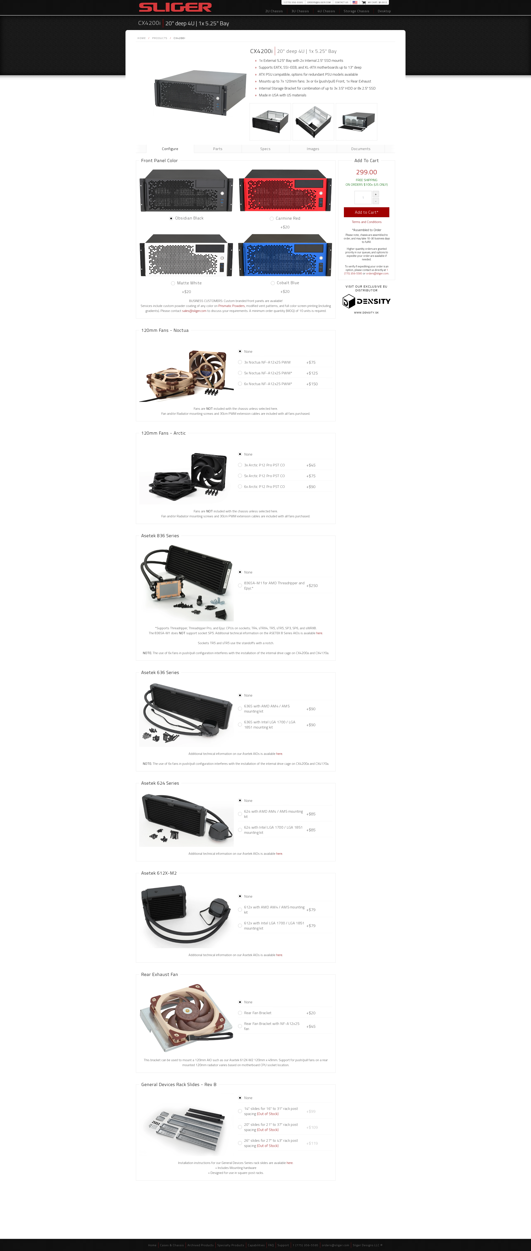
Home (142, 38)
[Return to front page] (175, 8)
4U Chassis (326, 10)
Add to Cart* (367, 212)
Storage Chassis (356, 10)
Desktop (384, 10)
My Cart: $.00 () (377, 2)
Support (283, 1245)
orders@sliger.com (319, 2)
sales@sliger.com (194, 310)
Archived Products (201, 1245)
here (319, 632)
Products (159, 38)
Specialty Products (230, 1245)
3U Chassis (300, 10)
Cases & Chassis (172, 1245)
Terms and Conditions (367, 221)
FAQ (271, 1245)
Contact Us (341, 2)
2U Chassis (274, 10)
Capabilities (256, 1245)
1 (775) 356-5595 (293, 2)
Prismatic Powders (231, 305)
